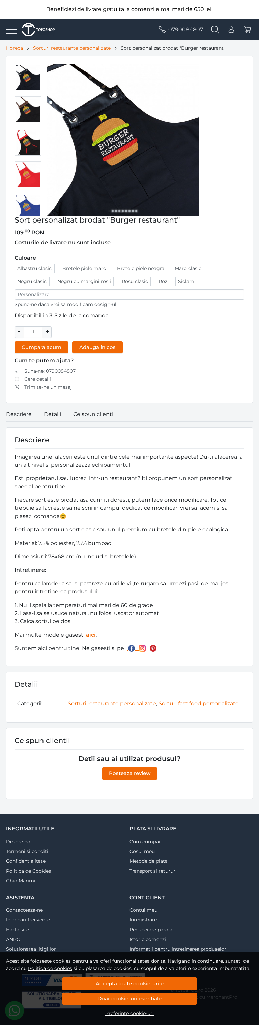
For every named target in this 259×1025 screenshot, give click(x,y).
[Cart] (247, 30)
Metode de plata (149, 861)
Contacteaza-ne (24, 910)
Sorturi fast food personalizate (199, 703)
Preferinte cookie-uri (129, 1013)
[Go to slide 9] (136, 211)
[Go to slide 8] (133, 211)
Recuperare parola (151, 930)
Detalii (52, 414)
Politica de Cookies (28, 871)
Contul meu (143, 910)
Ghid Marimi (20, 881)
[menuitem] (28, 77)
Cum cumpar (145, 842)
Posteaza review (129, 773)
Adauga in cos (97, 347)
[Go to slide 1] (109, 211)
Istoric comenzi (148, 939)
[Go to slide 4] (119, 211)
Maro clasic (188, 268)
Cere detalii (37, 379)
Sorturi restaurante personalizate (72, 48)
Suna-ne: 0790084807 (50, 371)
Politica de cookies (50, 968)
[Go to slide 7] (129, 211)
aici (91, 635)
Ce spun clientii (94, 414)
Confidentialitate (26, 861)
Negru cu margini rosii (84, 281)
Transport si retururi (153, 871)
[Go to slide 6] (126, 211)
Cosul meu (142, 851)
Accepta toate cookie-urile (130, 983)
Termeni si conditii (28, 851)
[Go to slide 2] (113, 211)
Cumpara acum (41, 347)
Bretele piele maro (84, 268)
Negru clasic (32, 281)
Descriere (19, 414)
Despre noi (19, 842)
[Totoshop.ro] (36, 29)
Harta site (17, 930)
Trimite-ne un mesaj (48, 387)
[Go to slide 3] (116, 211)
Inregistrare (143, 920)
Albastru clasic (34, 268)
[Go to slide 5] (123, 211)
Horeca (14, 48)
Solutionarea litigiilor (31, 949)
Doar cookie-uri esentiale (129, 998)
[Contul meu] (231, 30)
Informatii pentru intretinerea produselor (178, 949)
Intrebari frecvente (28, 920)
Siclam (186, 281)
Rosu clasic (135, 281)
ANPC (13, 939)
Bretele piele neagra (140, 268)
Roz (163, 281)
